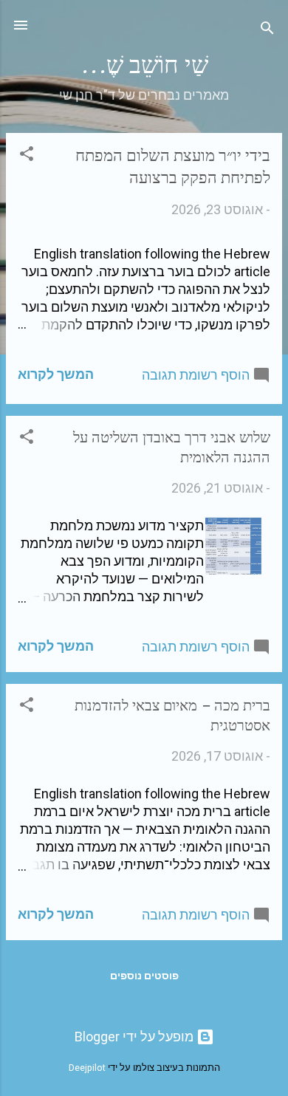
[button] (26, 156)
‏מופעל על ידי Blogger (135, 1036)
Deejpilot (87, 1067)
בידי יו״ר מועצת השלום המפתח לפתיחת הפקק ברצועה (172, 167)
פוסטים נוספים (144, 976)
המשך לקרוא (56, 374)
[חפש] (267, 29)
